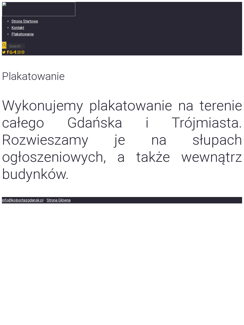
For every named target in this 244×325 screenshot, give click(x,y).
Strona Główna (59, 200)
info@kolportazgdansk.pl (22, 200)
